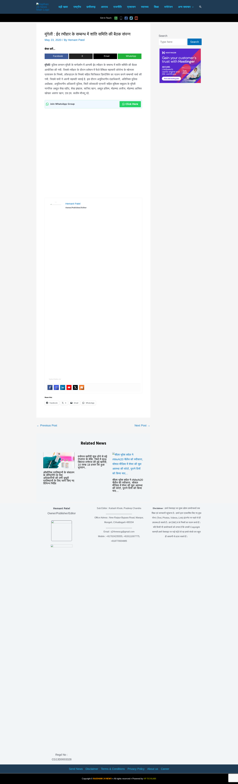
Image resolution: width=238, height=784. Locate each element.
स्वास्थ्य (144, 6)
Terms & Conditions (113, 768)
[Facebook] (126, 18)
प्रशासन (131, 6)
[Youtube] (69, 387)
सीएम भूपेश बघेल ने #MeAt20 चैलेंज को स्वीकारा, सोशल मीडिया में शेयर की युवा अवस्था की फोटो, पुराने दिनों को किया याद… (127, 485)
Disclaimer (92, 768)
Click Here (131, 104)
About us (152, 768)
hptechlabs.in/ (55, 379)
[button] (192, 7)
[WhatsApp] (116, 18)
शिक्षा (156, 6)
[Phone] (121, 18)
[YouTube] (136, 18)
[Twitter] (131, 18)
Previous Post (47, 425)
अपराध (104, 6)
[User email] (81, 387)
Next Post (142, 425)
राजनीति (117, 6)
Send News (76, 768)
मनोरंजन (168, 6)
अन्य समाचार (184, 6)
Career (165, 768)
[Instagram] (56, 387)
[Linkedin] (62, 387)
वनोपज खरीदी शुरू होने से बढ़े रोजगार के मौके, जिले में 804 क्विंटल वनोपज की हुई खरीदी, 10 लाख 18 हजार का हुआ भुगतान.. (92, 462)
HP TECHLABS (150, 778)
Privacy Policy (136, 768)
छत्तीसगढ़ (90, 6)
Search (163, 35)
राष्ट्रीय (77, 6)
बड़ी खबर (63, 6)
